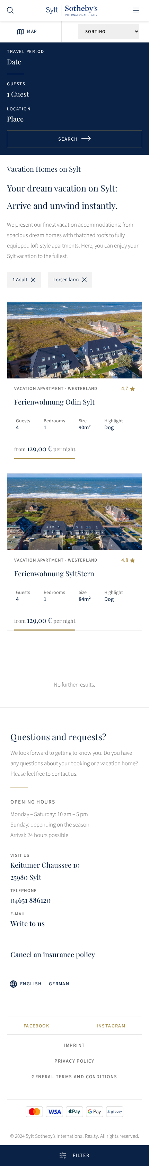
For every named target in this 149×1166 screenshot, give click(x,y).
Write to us (27, 923)
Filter (81, 1155)
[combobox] (21, 119)
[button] (136, 11)
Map (32, 31)
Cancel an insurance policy (52, 954)
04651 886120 (30, 900)
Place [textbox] (15, 118)
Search (68, 139)
